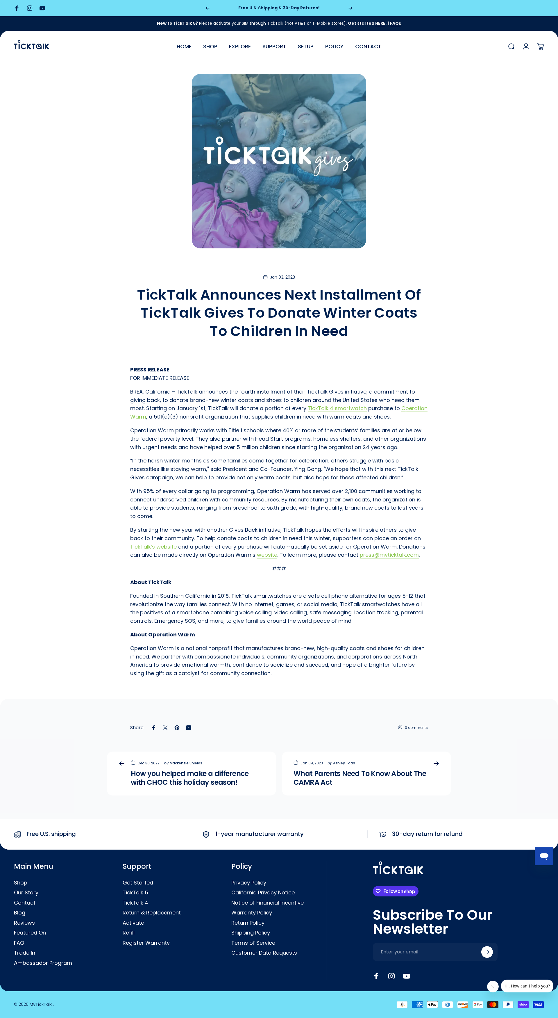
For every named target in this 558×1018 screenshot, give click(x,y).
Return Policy (247, 923)
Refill (129, 933)
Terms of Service (253, 943)
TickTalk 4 (135, 903)
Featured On (30, 933)
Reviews (24, 923)
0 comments (416, 727)
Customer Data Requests (264, 953)
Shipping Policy (250, 933)
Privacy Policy (248, 883)
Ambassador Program (43, 963)
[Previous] (207, 8)
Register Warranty (146, 943)
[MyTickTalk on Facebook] (376, 976)
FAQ (19, 943)
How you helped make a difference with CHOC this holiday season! (190, 778)
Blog (19, 913)
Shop (20, 883)
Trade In (24, 953)
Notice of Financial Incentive (267, 903)
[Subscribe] (487, 952)
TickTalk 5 (135, 892)
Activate (133, 923)
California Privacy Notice (263, 892)
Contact (24, 903)
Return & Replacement (152, 913)
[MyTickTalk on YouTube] (406, 976)
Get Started (138, 883)
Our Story (26, 892)
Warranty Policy (251, 913)
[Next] (350, 8)
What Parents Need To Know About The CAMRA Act (360, 778)
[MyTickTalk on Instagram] (391, 976)
